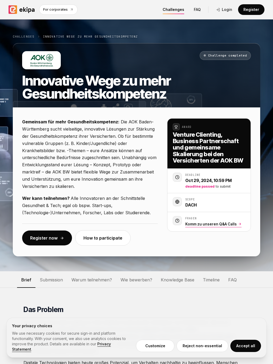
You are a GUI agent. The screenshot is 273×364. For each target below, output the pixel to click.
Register (251, 9)
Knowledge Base (177, 279)
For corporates (55, 9)
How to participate (102, 238)
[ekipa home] (22, 9)
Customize (155, 345)
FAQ (197, 9)
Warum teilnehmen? (91, 279)
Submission (51, 279)
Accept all (245, 345)
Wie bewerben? (136, 279)
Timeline (211, 279)
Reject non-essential (202, 345)
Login (227, 9)
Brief (26, 279)
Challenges (173, 9)
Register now (44, 238)
